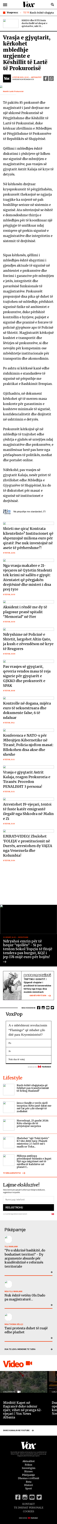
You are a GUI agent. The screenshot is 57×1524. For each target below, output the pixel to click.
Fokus (28, 1464)
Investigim (28, 1468)
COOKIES (28, 1511)
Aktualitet (28, 1461)
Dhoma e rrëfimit (28, 1478)
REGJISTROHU (14, 1207)
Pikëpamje (28, 1474)
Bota (28, 1481)
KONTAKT (28, 1503)
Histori (28, 1485)
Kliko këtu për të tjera (38, 996)
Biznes (28, 1471)
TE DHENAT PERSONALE (28, 1507)
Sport (28, 1488)
